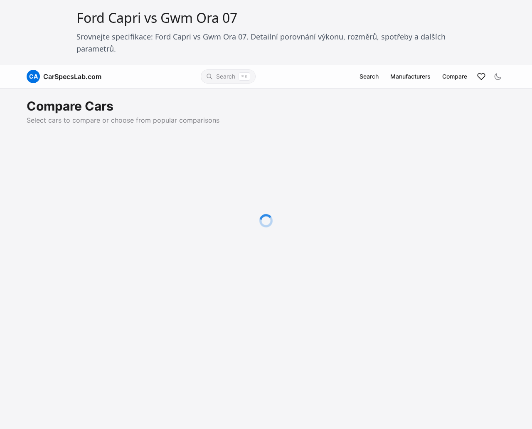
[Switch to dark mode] (497, 76)
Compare (454, 76)
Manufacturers (410, 76)
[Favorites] (481, 76)
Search (369, 76)
